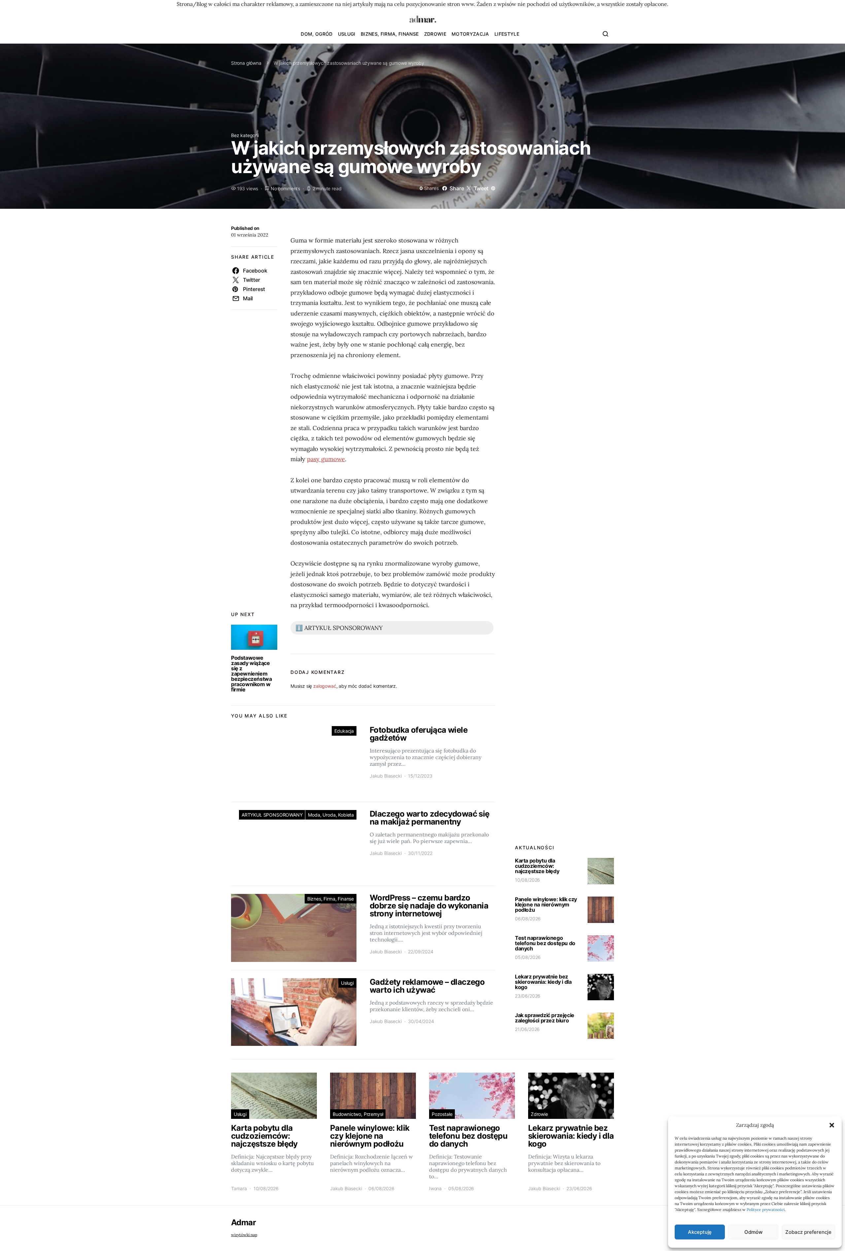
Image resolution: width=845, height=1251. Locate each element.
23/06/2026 (527, 996)
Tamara (239, 1188)
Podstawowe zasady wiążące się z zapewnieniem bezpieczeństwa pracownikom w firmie (251, 673)
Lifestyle (506, 34)
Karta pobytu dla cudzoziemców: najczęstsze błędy (537, 865)
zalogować (324, 686)
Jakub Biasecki (386, 776)
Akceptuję (700, 1232)
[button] (831, 1125)
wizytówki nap (244, 1234)
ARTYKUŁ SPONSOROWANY (272, 815)
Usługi (346, 34)
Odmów (753, 1232)
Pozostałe (442, 1114)
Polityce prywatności (766, 1209)
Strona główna (246, 63)
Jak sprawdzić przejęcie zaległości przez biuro (544, 1018)
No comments (285, 188)
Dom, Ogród (317, 34)
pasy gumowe (326, 459)
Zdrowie (435, 34)
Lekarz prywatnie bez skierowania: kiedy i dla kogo (543, 981)
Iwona (435, 1188)
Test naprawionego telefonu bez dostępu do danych (545, 943)
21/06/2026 (527, 1029)
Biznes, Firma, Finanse (390, 34)
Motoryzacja (470, 34)
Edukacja (344, 731)
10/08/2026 (527, 880)
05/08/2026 (528, 957)
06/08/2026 (528, 918)
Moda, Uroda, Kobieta (331, 815)
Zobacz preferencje (808, 1232)
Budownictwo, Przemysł (358, 1114)
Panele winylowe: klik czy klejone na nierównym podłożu (546, 904)
